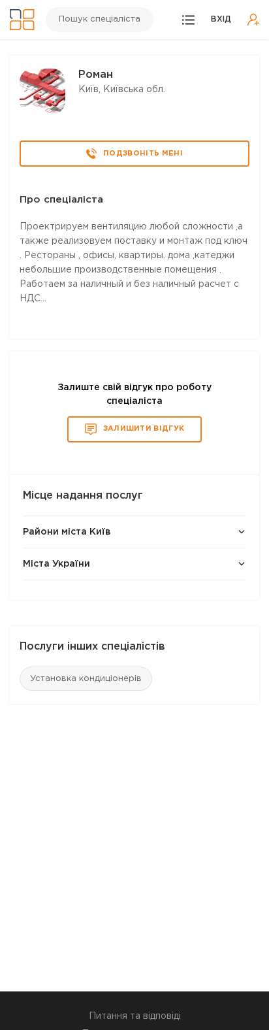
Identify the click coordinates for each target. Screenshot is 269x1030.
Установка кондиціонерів (86, 678)
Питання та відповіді (135, 1016)
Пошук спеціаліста (99, 19)
